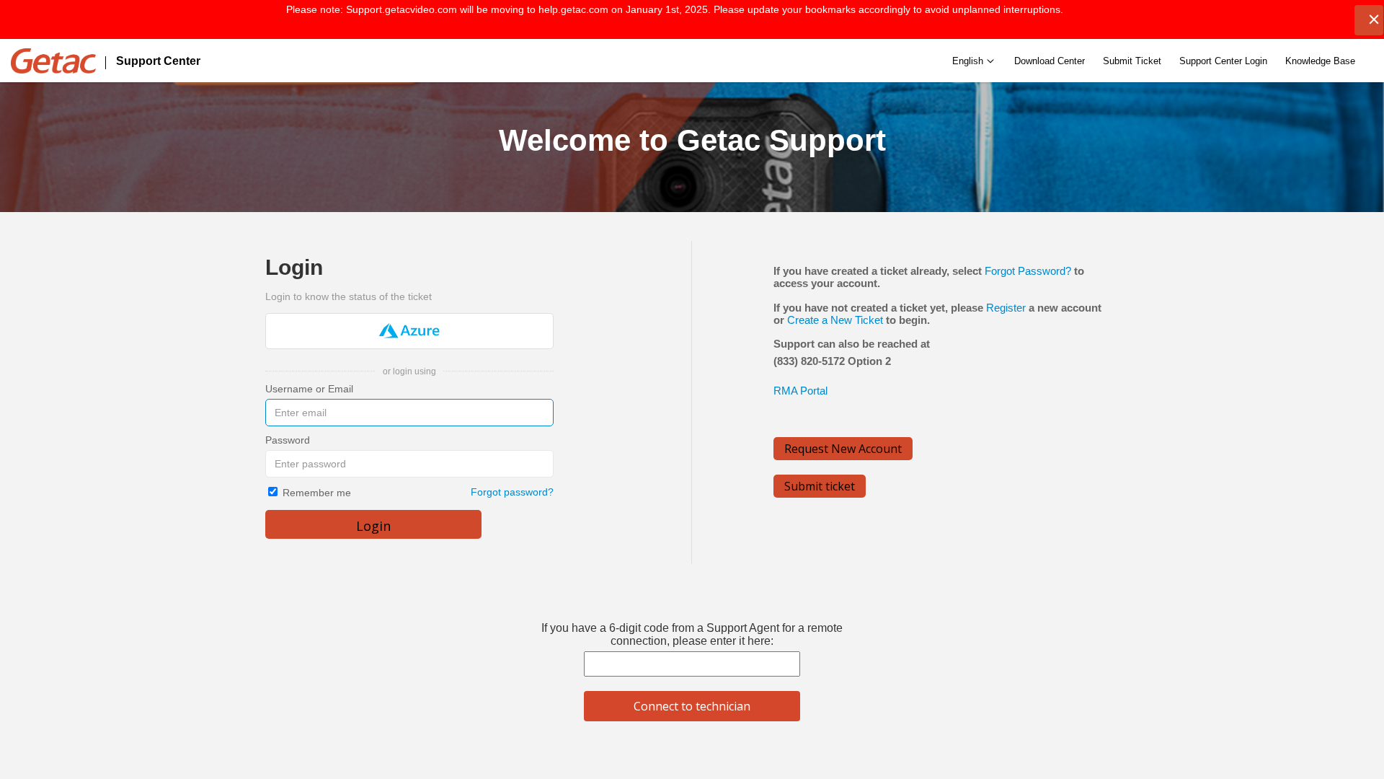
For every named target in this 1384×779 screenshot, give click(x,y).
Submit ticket (819, 486)
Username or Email (309, 389)
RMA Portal (800, 390)
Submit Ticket (1132, 61)
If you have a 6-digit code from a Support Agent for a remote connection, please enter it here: (692, 634)
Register (1006, 308)
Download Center (1049, 61)
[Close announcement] (1368, 20)
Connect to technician (692, 706)
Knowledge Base (1320, 61)
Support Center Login (1223, 61)
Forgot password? (512, 492)
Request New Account (843, 449)
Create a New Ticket (835, 320)
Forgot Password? (1028, 271)
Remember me (317, 492)
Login (373, 525)
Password (287, 440)
